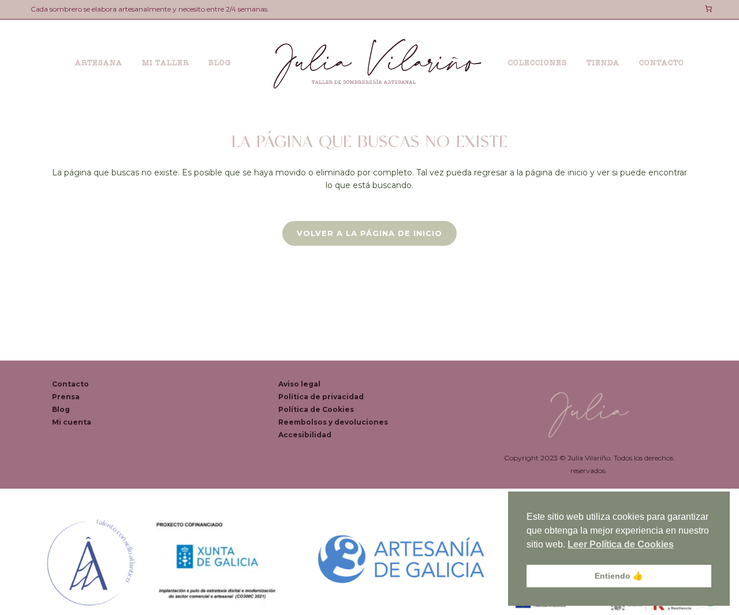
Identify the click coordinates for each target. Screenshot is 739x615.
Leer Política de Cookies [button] (621, 544)
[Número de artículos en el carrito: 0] (708, 8)
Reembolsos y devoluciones (333, 422)
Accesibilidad (304, 434)
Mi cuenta (71, 422)
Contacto (70, 384)
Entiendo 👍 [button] (619, 575)
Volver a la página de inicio (369, 233)
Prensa (66, 396)
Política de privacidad (321, 396)
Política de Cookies (316, 409)
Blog (61, 409)
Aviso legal (299, 384)
